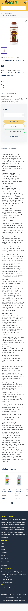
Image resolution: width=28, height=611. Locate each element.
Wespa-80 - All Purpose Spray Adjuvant (18, 490)
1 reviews (4, 495)
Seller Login (4, 556)
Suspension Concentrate (18, 95)
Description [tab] (4, 148)
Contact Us (4, 553)
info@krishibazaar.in (8, 582)
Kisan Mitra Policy (5, 562)
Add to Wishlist (14, 136)
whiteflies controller (5, 99)
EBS (18, 101)
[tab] (4, 50)
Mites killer (17, 98)
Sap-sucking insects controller (7, 96)
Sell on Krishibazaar (6, 559)
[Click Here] (8, 57)
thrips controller (23, 98)
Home (2, 14)
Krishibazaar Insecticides (6, 102)
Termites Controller (12, 101)
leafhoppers (12, 99)
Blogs (2, 546)
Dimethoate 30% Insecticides (7, 95)
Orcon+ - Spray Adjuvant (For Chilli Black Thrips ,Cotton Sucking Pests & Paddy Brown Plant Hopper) (7, 490)
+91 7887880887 (7, 579)
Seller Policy (4, 565)
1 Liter (4, 88)
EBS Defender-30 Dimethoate (10, 93)
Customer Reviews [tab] (12, 148)
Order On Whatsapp (15, 131)
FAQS (2, 543)
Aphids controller (4, 101)
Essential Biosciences (16, 102)
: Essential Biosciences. (13, 70)
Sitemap (3, 549)
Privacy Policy (19, 597)
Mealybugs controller (19, 99)
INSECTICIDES (8, 14)
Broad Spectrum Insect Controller (8, 98)
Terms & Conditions (16, 594)
